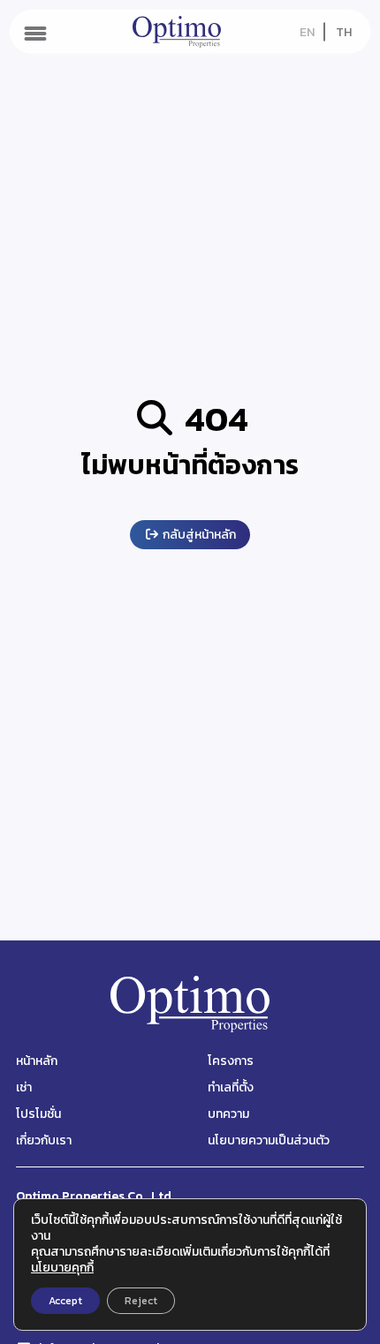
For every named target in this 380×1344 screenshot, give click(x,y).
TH (344, 32)
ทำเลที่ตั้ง (231, 1087)
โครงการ (231, 1061)
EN (307, 32)
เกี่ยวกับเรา (44, 1140)
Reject (141, 1301)
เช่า (24, 1087)
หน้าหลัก (36, 1061)
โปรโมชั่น (38, 1114)
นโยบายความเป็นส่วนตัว (269, 1140)
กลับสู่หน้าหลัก (198, 534)
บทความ (228, 1114)
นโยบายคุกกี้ (62, 1267)
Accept (65, 1301)
